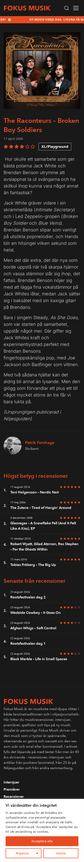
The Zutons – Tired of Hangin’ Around (40, 507)
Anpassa (22, 853)
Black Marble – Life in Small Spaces (38, 659)
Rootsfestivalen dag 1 (28, 643)
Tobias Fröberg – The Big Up (33, 564)
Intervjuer (11, 782)
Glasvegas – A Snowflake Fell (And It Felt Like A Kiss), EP (43, 526)
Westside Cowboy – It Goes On (35, 612)
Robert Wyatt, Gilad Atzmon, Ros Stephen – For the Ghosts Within (44, 547)
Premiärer (12, 789)
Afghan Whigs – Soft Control (33, 628)
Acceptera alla (42, 841)
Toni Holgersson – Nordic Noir (34, 492)
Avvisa (61, 853)
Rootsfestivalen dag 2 (28, 597)
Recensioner (14, 796)
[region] (42, 830)
